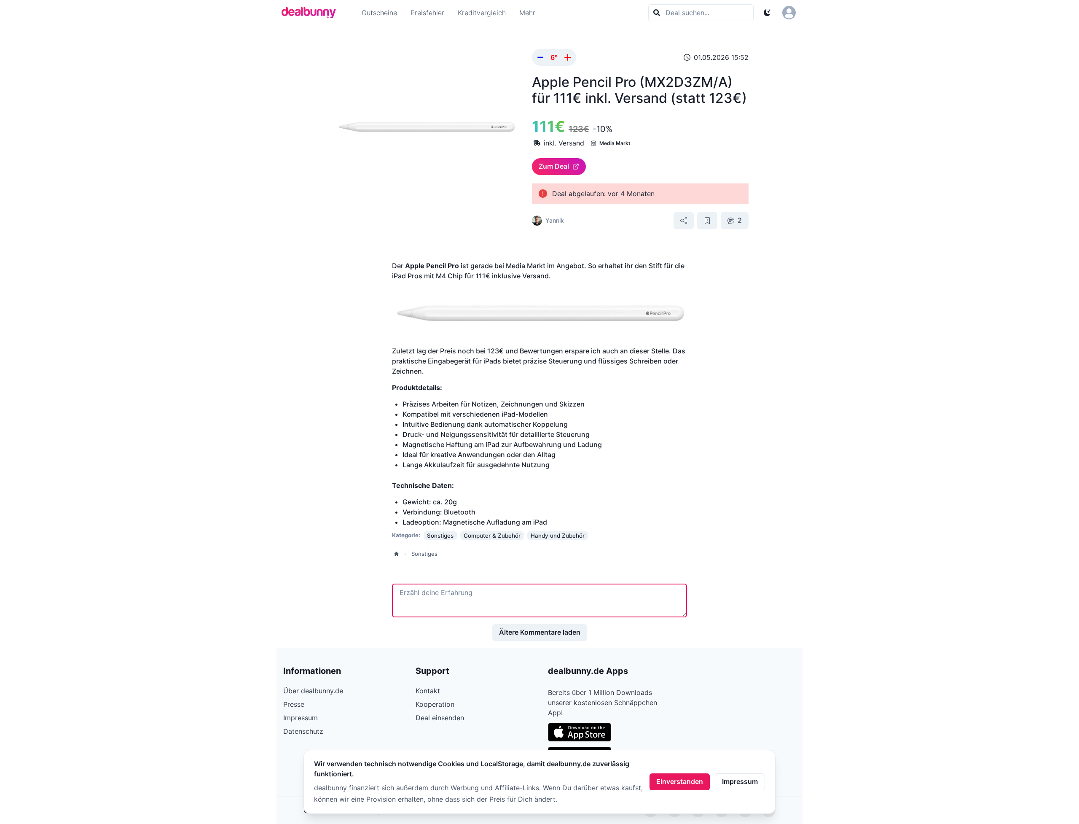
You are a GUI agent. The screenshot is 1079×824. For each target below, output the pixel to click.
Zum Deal (554, 166)
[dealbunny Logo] (311, 12)
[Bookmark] (707, 220)
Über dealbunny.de (313, 691)
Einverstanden (679, 781)
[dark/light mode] (767, 12)
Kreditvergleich (482, 12)
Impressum (740, 781)
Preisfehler (427, 12)
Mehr (527, 12)
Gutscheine (379, 12)
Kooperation (435, 704)
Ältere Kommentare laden (539, 632)
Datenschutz (303, 731)
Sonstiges (424, 553)
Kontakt (428, 691)
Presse (293, 704)
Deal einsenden (440, 718)
